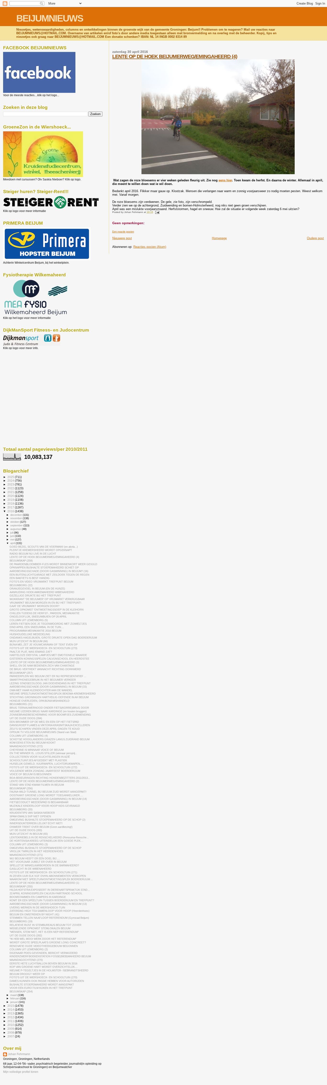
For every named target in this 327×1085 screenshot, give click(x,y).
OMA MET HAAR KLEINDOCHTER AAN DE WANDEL (41, 690)
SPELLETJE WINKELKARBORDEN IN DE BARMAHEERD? (44, 865)
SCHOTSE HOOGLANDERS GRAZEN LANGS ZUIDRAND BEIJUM (50, 739)
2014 (11, 1009)
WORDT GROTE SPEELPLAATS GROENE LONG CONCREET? (48, 942)
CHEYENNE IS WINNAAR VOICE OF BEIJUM (37, 749)
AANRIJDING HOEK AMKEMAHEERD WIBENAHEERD (42, 592)
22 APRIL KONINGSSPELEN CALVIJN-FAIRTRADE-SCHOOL (46, 893)
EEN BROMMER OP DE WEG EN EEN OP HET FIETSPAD (44, 721)
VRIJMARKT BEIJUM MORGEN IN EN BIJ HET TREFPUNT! (45, 602)
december (16, 514)
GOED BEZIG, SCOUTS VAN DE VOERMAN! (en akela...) (44, 546)
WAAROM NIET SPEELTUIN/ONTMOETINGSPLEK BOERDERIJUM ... (51, 879)
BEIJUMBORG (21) (21, 704)
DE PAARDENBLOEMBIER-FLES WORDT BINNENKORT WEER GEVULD (53, 564)
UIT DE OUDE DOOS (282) (26, 935)
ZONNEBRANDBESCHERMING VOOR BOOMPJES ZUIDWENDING (50, 714)
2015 (11, 1005)
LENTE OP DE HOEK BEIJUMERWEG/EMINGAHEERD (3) (44, 662)
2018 (11, 503)
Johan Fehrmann (19, 1054)
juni (12, 535)
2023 (11, 484)
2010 (11, 1024)
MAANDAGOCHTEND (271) (26, 854)
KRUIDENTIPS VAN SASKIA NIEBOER (32, 812)
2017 (11, 507)
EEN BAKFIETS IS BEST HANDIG (30, 578)
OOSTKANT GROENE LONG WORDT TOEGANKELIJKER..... (46, 795)
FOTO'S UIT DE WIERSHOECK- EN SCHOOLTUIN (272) (43, 767)
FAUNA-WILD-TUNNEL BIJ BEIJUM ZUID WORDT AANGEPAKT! (48, 791)
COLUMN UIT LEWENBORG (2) (29, 949)
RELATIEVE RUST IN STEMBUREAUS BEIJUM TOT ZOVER (45, 925)
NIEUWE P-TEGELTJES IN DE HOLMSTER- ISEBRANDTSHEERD (49, 970)
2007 (11, 1036)
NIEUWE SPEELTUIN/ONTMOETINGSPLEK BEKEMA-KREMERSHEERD (53, 693)
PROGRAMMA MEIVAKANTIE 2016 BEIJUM (35, 630)
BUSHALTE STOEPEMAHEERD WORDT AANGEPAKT (42, 984)
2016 (11, 511)
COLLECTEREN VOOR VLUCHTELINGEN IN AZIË (40, 756)
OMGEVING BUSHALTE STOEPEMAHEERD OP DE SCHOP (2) (47, 819)
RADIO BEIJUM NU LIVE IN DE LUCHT (33, 553)
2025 (11, 477)
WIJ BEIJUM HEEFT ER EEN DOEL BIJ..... (35, 858)
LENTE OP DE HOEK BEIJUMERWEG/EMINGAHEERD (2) (44, 781)
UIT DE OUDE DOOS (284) (26, 718)
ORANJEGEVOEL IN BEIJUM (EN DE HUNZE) (37, 588)
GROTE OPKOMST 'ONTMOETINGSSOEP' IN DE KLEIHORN (47, 609)
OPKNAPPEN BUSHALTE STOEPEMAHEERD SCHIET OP (44, 567)
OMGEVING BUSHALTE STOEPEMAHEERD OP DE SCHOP (45, 847)
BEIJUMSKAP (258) (21, 560)
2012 (11, 1017)
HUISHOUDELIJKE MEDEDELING (30, 634)
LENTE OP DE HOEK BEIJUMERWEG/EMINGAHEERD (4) (174, 56)
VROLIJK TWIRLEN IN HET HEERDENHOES (36, 851)
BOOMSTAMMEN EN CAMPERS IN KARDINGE (38, 897)
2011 (11, 1021)
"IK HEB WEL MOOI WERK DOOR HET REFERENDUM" (43, 938)
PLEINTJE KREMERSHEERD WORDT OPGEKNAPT (41, 550)
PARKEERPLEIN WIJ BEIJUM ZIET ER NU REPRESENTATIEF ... (48, 676)
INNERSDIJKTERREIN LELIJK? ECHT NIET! (36, 823)
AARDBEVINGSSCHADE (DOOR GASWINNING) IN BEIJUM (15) (48, 686)
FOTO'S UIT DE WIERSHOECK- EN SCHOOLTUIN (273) (43, 648)
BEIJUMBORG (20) (21, 809)
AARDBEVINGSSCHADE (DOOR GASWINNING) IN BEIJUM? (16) (49, 571)
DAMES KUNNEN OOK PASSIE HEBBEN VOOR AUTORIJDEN (47, 980)
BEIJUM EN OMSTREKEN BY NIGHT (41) (34, 914)
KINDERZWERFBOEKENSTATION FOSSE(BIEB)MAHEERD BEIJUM (50, 956)
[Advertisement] (24, 376)
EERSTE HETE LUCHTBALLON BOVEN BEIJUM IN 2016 (43, 963)
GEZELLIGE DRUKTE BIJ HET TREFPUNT (35, 595)
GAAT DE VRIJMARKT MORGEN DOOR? (34, 606)
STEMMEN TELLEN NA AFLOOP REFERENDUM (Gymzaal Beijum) (49, 917)
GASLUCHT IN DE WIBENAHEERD (30, 868)
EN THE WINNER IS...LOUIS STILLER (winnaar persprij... (43, 753)
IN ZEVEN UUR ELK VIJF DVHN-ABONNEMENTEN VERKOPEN (48, 875)
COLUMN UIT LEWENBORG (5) (29, 620)
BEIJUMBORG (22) (21, 585)
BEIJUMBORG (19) (21, 921)
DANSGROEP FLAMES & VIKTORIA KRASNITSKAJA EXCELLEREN (50, 725)
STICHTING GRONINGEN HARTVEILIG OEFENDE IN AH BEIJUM (49, 697)
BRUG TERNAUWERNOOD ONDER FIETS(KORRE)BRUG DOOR (49, 707)
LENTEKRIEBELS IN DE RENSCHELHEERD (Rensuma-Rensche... (49, 837)
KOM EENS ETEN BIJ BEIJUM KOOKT (33, 742)
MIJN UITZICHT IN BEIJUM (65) (29, 833)
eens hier (225, 180)
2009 (11, 1028)
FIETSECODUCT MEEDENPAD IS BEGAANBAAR (39, 802)
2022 (11, 488)
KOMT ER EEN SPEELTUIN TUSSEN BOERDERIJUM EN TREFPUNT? (52, 900)
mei (12, 539)
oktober (15, 521)
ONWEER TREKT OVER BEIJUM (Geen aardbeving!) (41, 826)
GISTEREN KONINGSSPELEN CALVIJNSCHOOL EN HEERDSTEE (49, 658)
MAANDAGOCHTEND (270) (26, 959)
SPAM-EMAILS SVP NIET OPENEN (30, 816)
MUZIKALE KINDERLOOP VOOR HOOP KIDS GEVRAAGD (45, 805)
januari (14, 1002)
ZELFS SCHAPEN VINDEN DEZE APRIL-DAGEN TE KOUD (45, 728)
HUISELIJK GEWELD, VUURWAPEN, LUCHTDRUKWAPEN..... (47, 763)
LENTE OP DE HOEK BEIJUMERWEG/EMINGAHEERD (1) (44, 882)
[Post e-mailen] (156, 212)
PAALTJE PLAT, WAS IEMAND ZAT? (31, 651)
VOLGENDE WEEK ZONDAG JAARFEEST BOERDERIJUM (45, 770)
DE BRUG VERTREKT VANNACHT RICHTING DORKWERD (45, 669)
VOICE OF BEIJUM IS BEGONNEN (30, 774)
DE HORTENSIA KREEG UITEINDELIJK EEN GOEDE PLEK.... (46, 840)
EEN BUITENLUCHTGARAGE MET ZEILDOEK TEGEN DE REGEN (49, 574)
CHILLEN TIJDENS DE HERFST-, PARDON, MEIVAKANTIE (44, 613)
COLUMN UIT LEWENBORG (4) (29, 735)
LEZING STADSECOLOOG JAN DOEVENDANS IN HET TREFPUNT (50, 683)
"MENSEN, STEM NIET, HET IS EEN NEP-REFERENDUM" (44, 931)
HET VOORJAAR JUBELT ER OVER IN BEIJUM (38, 861)
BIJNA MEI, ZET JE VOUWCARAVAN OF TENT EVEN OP (44, 644)
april (13, 543)
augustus (16, 529)
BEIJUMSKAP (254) (21, 991)
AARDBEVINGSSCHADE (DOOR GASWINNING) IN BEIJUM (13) (48, 903)
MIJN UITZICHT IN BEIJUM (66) (29, 641)
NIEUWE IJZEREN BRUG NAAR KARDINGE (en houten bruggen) (48, 711)
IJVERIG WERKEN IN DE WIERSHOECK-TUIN (37, 907)
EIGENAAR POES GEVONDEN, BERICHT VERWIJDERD (44, 952)
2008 (11, 1032)
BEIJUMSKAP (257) (21, 672)
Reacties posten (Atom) (149, 247)
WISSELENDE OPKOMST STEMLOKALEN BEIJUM (40, 928)
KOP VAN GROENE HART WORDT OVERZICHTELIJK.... (44, 966)
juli (12, 532)
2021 (11, 492)
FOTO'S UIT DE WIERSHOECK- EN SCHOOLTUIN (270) (43, 977)
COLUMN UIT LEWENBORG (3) (29, 844)
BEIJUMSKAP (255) (21, 886)
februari (15, 998)
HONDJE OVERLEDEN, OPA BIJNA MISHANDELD (39, 700)
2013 (11, 1013)
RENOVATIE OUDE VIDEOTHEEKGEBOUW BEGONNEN (44, 946)
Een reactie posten (123, 231)
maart (14, 995)
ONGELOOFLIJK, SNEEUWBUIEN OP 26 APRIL (38, 616)
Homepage (219, 238)
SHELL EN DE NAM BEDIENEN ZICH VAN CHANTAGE (42, 665)
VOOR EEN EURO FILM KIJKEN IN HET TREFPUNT (41, 987)
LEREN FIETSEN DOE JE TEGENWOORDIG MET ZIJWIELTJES (48, 623)
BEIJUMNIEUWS (49, 18)
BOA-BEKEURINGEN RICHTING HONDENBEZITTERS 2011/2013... (50, 777)
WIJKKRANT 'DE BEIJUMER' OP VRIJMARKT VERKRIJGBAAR (47, 599)
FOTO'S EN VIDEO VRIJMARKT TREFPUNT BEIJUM (41, 581)
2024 (11, 480)
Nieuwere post (122, 238)
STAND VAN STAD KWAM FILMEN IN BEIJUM (37, 784)
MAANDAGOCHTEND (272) (26, 746)
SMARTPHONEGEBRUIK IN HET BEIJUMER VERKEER (43, 679)
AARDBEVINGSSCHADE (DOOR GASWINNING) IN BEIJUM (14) (48, 798)
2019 (11, 499)
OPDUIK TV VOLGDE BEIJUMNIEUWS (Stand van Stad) (43, 732)
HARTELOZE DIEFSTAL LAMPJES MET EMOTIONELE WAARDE (48, 655)
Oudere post (315, 238)
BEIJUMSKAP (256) (21, 788)
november (16, 518)
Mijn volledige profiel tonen (20, 1072)
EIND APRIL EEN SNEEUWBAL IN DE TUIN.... (37, 627)
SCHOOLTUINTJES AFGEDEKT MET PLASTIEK (38, 760)
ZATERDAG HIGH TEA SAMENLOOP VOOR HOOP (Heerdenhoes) (50, 910)
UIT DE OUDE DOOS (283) (26, 830)
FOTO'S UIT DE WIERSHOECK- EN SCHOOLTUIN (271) (43, 872)
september (16, 525)
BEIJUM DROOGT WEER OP (27, 974)
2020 (11, 495)
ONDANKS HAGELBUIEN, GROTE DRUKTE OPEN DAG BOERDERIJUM (53, 637)
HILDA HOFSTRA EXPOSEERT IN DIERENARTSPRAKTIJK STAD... (50, 889)
